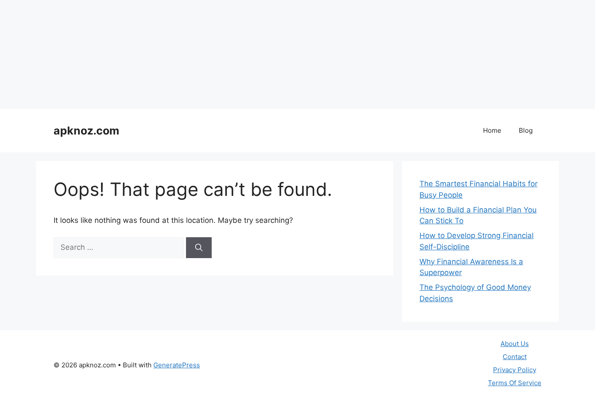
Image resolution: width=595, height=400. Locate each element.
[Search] (199, 247)
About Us (514, 343)
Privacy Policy (514, 370)
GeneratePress (176, 365)
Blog (526, 130)
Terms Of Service (514, 383)
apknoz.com (86, 130)
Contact (515, 357)
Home (492, 130)
